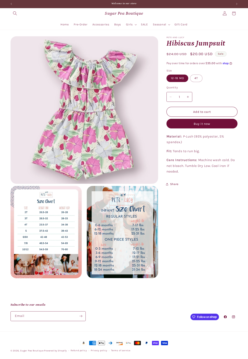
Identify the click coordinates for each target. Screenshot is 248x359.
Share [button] (174, 184)
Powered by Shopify (55, 350)
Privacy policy (99, 350)
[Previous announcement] (11, 4)
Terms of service (120, 350)
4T (196, 78)
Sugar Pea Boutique (32, 350)
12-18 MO (177, 78)
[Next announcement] (237, 4)
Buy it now (202, 124)
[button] (15, 13)
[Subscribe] (81, 316)
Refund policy (79, 350)
